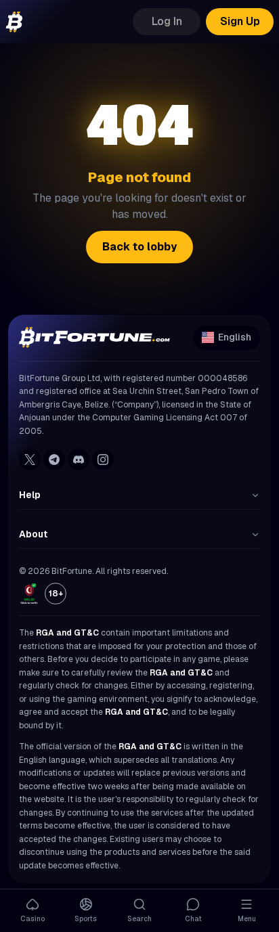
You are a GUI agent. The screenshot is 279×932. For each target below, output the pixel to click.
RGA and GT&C (67, 632)
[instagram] (103, 459)
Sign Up (240, 21)
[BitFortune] (13, 22)
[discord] (78, 459)
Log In (167, 21)
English (234, 337)
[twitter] (30, 459)
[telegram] (54, 459)
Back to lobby (139, 247)
